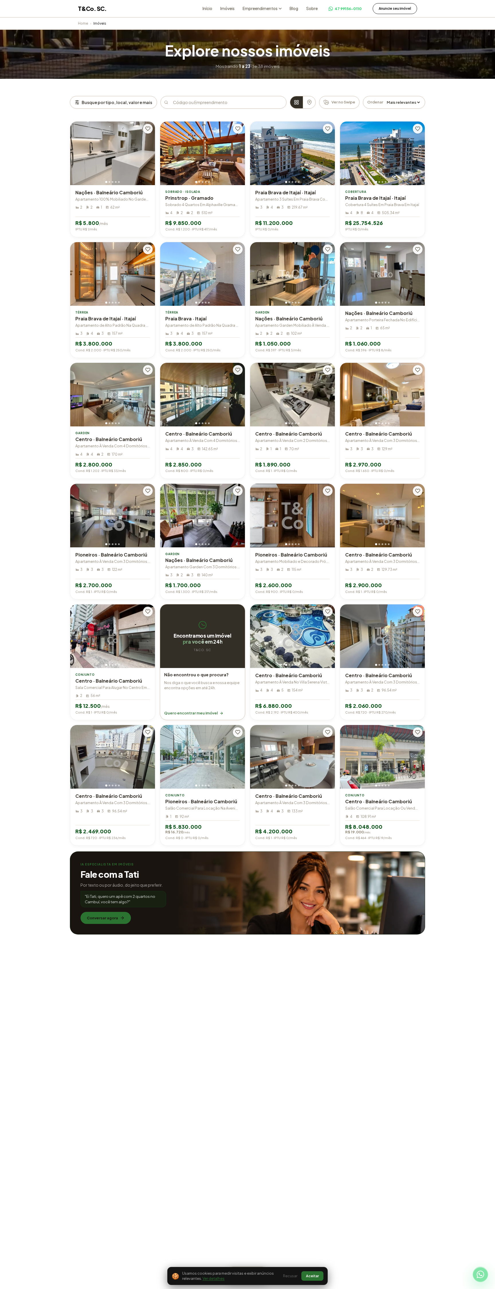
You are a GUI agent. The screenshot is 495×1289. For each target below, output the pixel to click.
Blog (294, 8)
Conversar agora (102, 917)
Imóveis (227, 8)
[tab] (106, 182)
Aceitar (312, 1276)
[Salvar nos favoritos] (148, 129)
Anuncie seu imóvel (395, 8)
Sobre (312, 8)
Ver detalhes (214, 1278)
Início (207, 8)
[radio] (296, 102)
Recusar (290, 1276)
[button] (202, 662)
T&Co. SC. (92, 8)
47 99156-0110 (348, 8)
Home (83, 23)
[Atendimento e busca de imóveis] (480, 1274)
